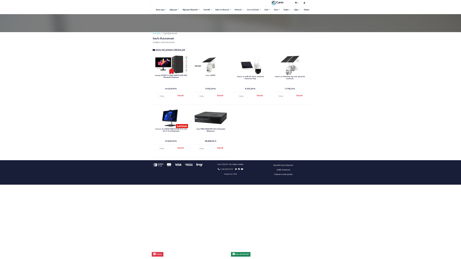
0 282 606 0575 (226, 169)
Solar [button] (266, 9)
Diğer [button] (296, 9)
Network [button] (238, 9)
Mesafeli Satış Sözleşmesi (283, 165)
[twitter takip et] (236, 169)
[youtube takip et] (242, 169)
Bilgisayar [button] (174, 9)
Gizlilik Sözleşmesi (283, 169)
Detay (162, 96)
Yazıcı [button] (276, 9)
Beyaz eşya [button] (160, 9)
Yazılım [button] (286, 9)
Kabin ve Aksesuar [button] (222, 9)
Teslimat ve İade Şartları (283, 174)
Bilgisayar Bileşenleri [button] (190, 9)
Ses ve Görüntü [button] (253, 9)
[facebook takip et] (239, 169)
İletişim (306, 9)
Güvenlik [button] (206, 9)
